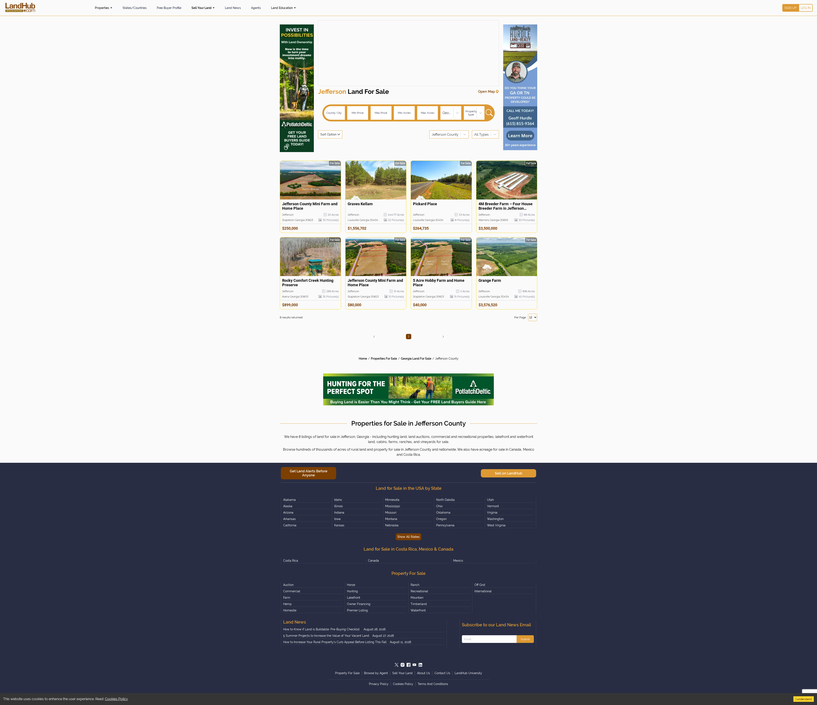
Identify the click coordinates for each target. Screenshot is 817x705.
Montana (391, 519)
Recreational (419, 591)
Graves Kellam (360, 204)
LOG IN (806, 8)
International (483, 591)
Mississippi (392, 506)
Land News (233, 8)
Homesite (289, 610)
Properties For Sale (384, 358)
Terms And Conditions (433, 684)
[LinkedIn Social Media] (420, 665)
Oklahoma (443, 512)
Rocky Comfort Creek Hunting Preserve (307, 282)
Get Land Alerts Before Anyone (308, 473)
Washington (495, 519)
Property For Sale (347, 673)
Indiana (339, 512)
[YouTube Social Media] (414, 665)
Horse (351, 585)
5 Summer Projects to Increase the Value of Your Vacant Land (326, 635)
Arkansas (289, 519)
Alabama (289, 499)
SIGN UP (790, 8)
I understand (804, 699)
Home (363, 358)
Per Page (520, 317)
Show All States (408, 536)
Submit (525, 639)
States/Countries (135, 8)
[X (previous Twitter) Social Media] (397, 665)
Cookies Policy (116, 699)
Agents (256, 8)
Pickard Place (425, 204)
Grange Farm (489, 280)
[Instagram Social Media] (402, 665)
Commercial (291, 591)
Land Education (282, 8)
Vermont (493, 506)
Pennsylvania (445, 525)
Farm (286, 597)
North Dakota (445, 499)
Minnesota (392, 499)
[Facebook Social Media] (408, 665)
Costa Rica (290, 560)
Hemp (287, 604)
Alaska (287, 506)
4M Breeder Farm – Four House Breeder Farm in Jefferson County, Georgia (505, 206)
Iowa (337, 519)
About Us (423, 673)
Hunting (352, 591)
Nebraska (392, 525)
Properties (102, 8)
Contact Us (442, 673)
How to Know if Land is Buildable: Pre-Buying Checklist (321, 629)
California (289, 525)
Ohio (439, 506)
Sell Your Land (201, 8)
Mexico (458, 560)
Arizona (288, 512)
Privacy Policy (379, 684)
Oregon (441, 519)
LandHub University (468, 673)
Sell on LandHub (508, 473)
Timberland (419, 604)
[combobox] (466, 113)
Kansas (339, 525)
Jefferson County (446, 358)
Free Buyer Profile (169, 8)
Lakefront (353, 597)
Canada (373, 560)
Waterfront (418, 610)
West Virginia (496, 525)
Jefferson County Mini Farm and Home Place (309, 206)
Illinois (338, 506)
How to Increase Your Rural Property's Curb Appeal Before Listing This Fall (335, 642)
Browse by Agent (376, 673)
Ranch (415, 585)
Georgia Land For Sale (416, 358)
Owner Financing (358, 604)
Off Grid (479, 585)
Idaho (338, 499)
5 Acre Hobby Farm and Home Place (438, 282)
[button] (374, 337)
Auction (288, 585)
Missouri (390, 512)
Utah (490, 499)
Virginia (492, 512)
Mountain (417, 597)
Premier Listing (357, 610)
